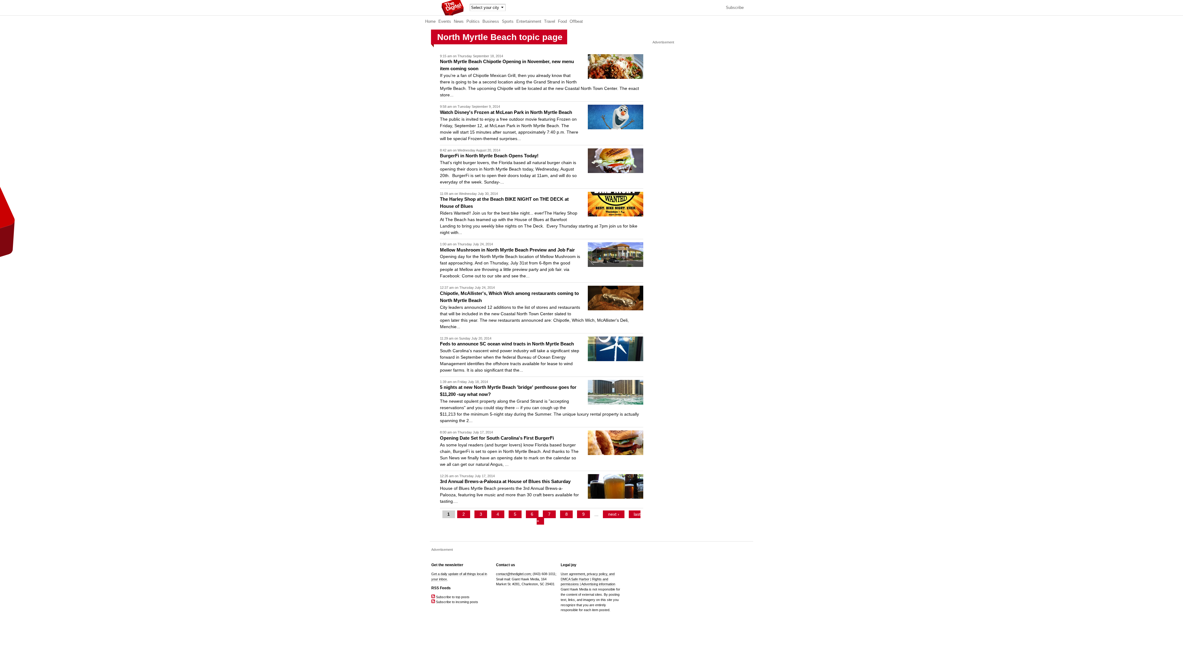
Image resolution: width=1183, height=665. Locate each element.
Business (490, 21)
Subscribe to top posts (452, 597)
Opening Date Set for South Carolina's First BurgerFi (497, 438)
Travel (549, 21)
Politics (473, 21)
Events (444, 21)
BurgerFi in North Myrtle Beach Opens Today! (489, 155)
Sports (508, 21)
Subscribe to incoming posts (456, 602)
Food (562, 21)
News (459, 21)
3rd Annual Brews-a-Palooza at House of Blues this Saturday (505, 481)
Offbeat (576, 21)
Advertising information (598, 584)
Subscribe (735, 8)
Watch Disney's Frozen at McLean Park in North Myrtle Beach (506, 112)
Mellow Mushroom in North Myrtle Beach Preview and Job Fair (507, 249)
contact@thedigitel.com (513, 574)
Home (430, 21)
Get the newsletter (447, 565)
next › (613, 514)
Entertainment (528, 21)
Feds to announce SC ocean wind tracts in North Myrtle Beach (507, 343)
